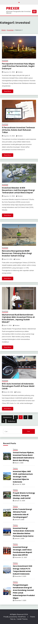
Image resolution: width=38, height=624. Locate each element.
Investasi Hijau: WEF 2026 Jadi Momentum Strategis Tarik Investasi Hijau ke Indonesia (23, 476)
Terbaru (15, 449)
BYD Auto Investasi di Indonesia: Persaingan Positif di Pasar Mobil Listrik (18, 386)
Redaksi (20, 72)
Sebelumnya (7, 417)
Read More (7, 91)
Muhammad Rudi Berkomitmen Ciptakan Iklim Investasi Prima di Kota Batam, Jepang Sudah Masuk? (18, 318)
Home (3, 30)
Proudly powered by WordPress (14, 617)
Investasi (10, 30)
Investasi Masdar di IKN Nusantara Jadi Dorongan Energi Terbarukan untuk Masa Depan (18, 190)
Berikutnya (11, 421)
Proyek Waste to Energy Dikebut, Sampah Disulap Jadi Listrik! (24, 495)
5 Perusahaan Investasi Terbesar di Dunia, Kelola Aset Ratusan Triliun (18, 130)
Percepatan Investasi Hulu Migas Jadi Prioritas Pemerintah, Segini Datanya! (18, 66)
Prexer (12, 8)
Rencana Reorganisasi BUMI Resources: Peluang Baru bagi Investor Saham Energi (17, 253)
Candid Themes (22, 619)
